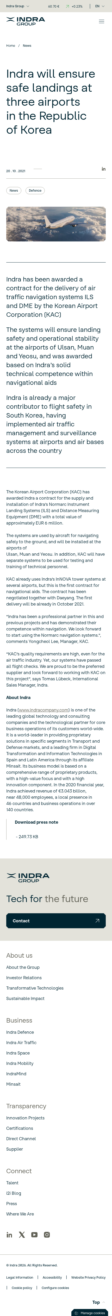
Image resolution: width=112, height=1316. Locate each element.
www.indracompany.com (43, 710)
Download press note (36, 822)
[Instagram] (47, 1235)
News (14, 190)
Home (10, 46)
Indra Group (15, 6)
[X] (22, 1235)
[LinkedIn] (9, 1235)
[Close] (101, 21)
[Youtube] (34, 1235)
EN (97, 6)
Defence (35, 190)
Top (96, 1302)
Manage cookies (93, 1313)
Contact (21, 920)
